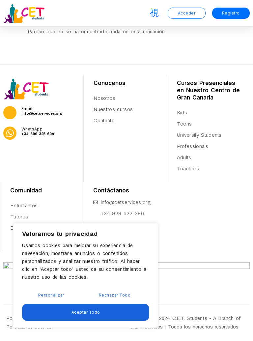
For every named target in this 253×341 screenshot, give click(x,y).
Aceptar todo (85, 312)
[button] (154, 13)
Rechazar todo (115, 295)
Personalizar (51, 295)
